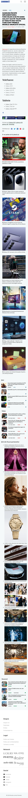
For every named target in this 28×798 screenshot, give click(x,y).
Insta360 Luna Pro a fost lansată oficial (17, 389)
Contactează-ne (7, 730)
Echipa (5, 728)
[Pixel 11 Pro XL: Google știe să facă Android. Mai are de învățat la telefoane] (4, 422)
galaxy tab (5, 124)
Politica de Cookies (8, 739)
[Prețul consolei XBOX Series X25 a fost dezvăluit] (4, 398)
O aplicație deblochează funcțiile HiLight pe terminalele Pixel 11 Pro (16, 403)
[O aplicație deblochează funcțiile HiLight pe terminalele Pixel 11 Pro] (4, 405)
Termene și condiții (8, 744)
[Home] (5, 1)
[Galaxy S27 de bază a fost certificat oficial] (14, 239)
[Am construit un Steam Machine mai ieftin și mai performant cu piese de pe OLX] (4, 684)
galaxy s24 (19, 122)
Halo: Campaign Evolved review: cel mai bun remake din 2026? (17, 696)
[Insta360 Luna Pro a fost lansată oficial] (4, 392)
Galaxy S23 (9, 84)
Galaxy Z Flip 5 (10, 94)
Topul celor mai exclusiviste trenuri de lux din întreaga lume (14, 608)
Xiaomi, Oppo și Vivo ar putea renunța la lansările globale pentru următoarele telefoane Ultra (13, 193)
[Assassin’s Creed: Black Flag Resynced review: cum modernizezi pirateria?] (4, 704)
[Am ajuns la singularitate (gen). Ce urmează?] (4, 429)
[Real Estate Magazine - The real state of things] (19, 754)
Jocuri (9, 699)
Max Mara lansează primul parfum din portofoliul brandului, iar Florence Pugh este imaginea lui (15, 473)
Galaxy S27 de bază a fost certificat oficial (14, 252)
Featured (5, 10)
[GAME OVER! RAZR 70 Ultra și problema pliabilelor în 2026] (14, 148)
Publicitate (6, 725)
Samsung (4, 49)
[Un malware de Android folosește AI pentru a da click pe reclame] (14, 358)
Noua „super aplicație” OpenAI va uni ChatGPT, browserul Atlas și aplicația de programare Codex (12, 342)
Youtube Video (11, 418)
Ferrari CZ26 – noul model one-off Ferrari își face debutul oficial (13, 561)
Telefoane (16, 692)
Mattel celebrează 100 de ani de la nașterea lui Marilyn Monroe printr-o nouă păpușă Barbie (14, 446)
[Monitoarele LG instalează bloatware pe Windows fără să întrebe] (14, 298)
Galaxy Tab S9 (10, 108)
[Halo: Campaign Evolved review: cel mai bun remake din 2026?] (4, 697)
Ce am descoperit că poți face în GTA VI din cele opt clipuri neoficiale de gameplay (17, 384)
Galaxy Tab (9, 104)
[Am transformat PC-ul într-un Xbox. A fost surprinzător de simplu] (4, 416)
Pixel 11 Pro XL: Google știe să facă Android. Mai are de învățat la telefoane (16, 422)
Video (19, 418)
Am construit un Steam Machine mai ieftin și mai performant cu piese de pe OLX (17, 683)
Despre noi (6, 722)
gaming (9, 387)
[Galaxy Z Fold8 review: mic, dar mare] (4, 690)
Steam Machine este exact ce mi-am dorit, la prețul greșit (16, 434)
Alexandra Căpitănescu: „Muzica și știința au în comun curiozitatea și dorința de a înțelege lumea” (14, 624)
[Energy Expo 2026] (14, 119)
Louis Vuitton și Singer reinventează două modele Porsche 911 (14, 660)
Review (9, 686)
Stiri (10, 10)
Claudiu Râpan (11, 27)
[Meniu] (25, 2)
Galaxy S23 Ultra (10, 88)
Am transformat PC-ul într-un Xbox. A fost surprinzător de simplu (17, 414)
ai (7, 122)
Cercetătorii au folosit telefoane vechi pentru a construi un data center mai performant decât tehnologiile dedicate (12, 282)
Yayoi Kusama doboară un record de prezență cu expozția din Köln (14, 642)
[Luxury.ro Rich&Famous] (8, 754)
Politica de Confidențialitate (11, 742)
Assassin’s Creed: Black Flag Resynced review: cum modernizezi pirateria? (17, 703)
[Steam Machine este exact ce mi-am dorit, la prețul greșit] (4, 436)
